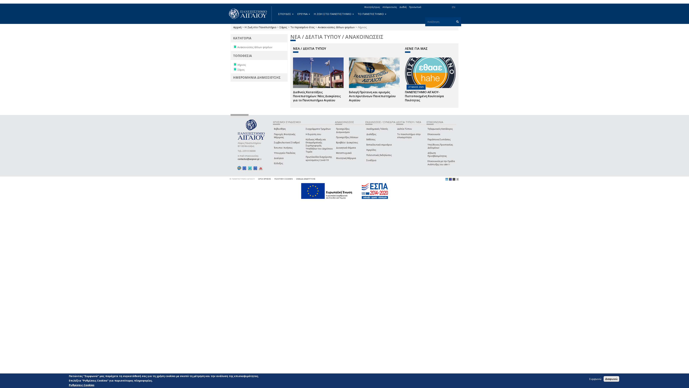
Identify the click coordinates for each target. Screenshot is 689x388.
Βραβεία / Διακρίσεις (347, 142)
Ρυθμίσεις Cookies (81, 385)
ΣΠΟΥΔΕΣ (285, 14)
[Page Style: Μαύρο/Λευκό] (457, 179)
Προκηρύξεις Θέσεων (347, 137)
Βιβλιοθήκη (280, 128)
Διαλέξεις (371, 134)
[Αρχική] (250, 13)
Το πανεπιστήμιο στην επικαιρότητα (409, 136)
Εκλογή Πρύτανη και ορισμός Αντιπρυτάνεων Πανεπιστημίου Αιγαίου (372, 96)
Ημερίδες (371, 149)
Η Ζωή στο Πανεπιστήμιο (260, 27)
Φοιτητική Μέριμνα (346, 158)
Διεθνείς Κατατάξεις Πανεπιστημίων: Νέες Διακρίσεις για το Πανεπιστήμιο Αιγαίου (317, 96)
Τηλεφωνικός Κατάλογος (440, 128)
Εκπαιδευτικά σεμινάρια (379, 144)
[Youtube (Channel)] (261, 168)
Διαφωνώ (611, 378)
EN (453, 7)
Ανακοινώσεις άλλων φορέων (336, 27)
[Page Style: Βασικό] (446, 179)
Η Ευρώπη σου (313, 134)
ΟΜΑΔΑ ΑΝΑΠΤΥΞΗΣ (305, 178)
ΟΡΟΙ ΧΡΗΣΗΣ (264, 178)
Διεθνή (403, 7)
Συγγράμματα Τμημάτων (318, 128)
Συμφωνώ (595, 379)
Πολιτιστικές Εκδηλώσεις (379, 155)
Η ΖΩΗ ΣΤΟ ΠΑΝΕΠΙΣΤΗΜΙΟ (333, 14)
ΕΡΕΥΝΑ (302, 14)
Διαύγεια (278, 158)
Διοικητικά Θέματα (346, 147)
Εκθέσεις (370, 139)
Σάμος (283, 27)
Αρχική (237, 27)
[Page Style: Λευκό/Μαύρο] (454, 179)
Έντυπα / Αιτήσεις (283, 147)
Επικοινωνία (434, 134)
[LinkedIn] (255, 168)
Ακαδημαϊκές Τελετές (377, 128)
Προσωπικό (415, 7)
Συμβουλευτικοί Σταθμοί (287, 142)
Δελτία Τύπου (404, 128)
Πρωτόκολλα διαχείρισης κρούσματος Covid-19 (319, 158)
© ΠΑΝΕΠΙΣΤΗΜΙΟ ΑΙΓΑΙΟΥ (242, 178)
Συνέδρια (371, 160)
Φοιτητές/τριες (372, 7)
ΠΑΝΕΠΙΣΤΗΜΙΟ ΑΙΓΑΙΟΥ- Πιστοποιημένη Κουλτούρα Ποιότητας (424, 96)
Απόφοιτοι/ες (390, 7)
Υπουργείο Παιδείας (284, 152)
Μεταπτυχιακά (343, 152)
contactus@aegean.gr (249, 159)
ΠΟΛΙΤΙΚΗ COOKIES (283, 178)
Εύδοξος (278, 163)
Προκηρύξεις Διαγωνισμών (343, 130)
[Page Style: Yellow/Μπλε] (450, 179)
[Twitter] (250, 168)
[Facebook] (244, 168)
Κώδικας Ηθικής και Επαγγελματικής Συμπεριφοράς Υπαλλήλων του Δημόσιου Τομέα (319, 145)
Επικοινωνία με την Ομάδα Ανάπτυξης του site (441, 163)
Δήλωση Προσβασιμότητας (437, 154)
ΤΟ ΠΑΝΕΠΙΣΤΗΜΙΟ (371, 14)
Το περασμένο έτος (302, 27)
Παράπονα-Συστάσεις (439, 139)
